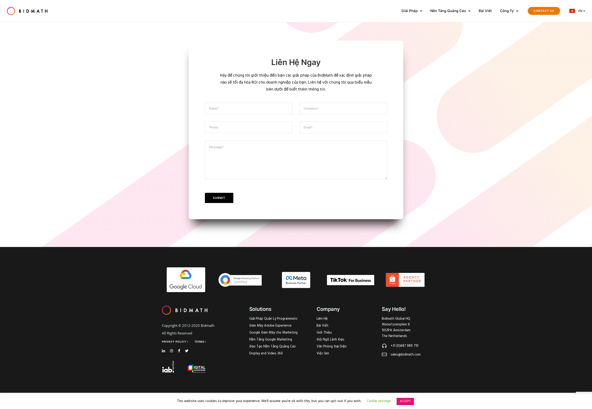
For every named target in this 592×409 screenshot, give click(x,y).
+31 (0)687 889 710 (405, 346)
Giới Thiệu (324, 332)
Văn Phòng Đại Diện (332, 346)
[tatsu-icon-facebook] (180, 351)
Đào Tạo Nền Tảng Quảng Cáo (272, 346)
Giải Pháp (409, 11)
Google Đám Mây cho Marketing (273, 332)
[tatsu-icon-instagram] (172, 351)
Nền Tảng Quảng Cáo (448, 11)
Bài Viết (485, 11)
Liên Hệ (322, 319)
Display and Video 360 (266, 353)
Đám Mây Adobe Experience (270, 325)
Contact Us (543, 10)
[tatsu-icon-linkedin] (164, 351)
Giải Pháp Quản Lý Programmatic (273, 319)
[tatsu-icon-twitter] (186, 351)
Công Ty (507, 11)
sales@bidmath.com (406, 354)
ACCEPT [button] (405, 401)
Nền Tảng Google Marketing (270, 339)
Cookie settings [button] (379, 401)
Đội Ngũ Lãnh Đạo (330, 339)
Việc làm (323, 353)
